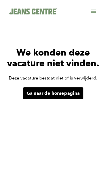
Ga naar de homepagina (53, 93)
